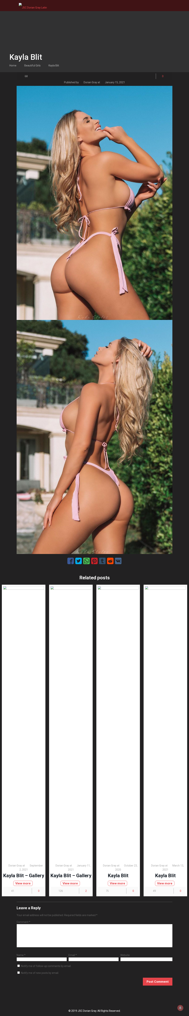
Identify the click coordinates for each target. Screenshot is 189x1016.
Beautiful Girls (32, 65)
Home (12, 65)
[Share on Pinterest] (94, 561)
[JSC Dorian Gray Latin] (33, 5)
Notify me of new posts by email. (40, 972)
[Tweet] (78, 561)
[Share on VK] (118, 561)
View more (23, 883)
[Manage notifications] (180, 1008)
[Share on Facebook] (70, 561)
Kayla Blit (54, 65)
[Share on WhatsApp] (86, 561)
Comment (23, 922)
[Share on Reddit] (110, 561)
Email (72, 955)
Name (21, 955)
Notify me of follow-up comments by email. (46, 966)
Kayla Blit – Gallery (23, 875)
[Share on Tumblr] (102, 561)
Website (125, 955)
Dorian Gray (90, 82)
